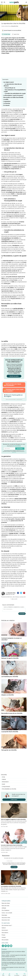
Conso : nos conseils (7, 913)
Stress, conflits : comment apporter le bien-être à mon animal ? (14, 955)
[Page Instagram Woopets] (8, 946)
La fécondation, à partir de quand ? (13, 95)
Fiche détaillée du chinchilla (9, 789)
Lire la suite (14, 599)
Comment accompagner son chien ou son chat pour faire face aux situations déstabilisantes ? (14, 964)
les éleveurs (4, 159)
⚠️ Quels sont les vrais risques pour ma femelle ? (12, 384)
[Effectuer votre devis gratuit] (14, 368)
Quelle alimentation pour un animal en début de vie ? (13, 952)
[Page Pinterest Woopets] (5, 946)
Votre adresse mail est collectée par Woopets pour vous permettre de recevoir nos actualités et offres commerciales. (14, 451)
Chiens (3, 975)
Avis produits (5, 939)
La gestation (6, 101)
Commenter (22, 613)
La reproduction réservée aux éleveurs (13, 85)
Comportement (6, 786)
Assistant (24, 975)
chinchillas (6, 140)
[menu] (2, 2)
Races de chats (5, 905)
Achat (3, 777)
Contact (4, 937)
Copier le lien (16, 34)
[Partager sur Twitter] (21, 593)
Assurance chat (6, 920)
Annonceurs (5, 930)
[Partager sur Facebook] (18, 593)
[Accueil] (14, 2)
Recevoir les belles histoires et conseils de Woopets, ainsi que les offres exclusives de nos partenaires (14, 863)
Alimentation (5, 781)
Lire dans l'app (7, 34)
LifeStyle (4, 908)
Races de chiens (6, 903)
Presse (3, 935)
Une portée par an (10, 88)
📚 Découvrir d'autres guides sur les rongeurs (13, 395)
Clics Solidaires (16, 975)
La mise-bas (6, 103)
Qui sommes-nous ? (7, 925)
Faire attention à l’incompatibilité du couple (15, 90)
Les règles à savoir (8, 82)
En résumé (6, 105)
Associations (5, 932)
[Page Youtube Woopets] (11, 946)
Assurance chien (6, 917)
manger (13, 533)
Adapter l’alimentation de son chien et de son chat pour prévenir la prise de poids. (13, 959)
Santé (3, 784)
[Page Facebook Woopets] (3, 946)
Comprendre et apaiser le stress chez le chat (13, 968)
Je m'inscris (19, 448)
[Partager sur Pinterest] (24, 593)
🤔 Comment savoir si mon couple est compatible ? (13, 390)
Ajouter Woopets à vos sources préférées (12, 30)
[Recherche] (4, 2)
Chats (9, 975)
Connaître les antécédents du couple (15, 93)
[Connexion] (26, 2)
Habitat (4, 779)
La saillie (5, 99)
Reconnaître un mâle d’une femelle (13, 97)
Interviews (4, 915)
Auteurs (4, 928)
